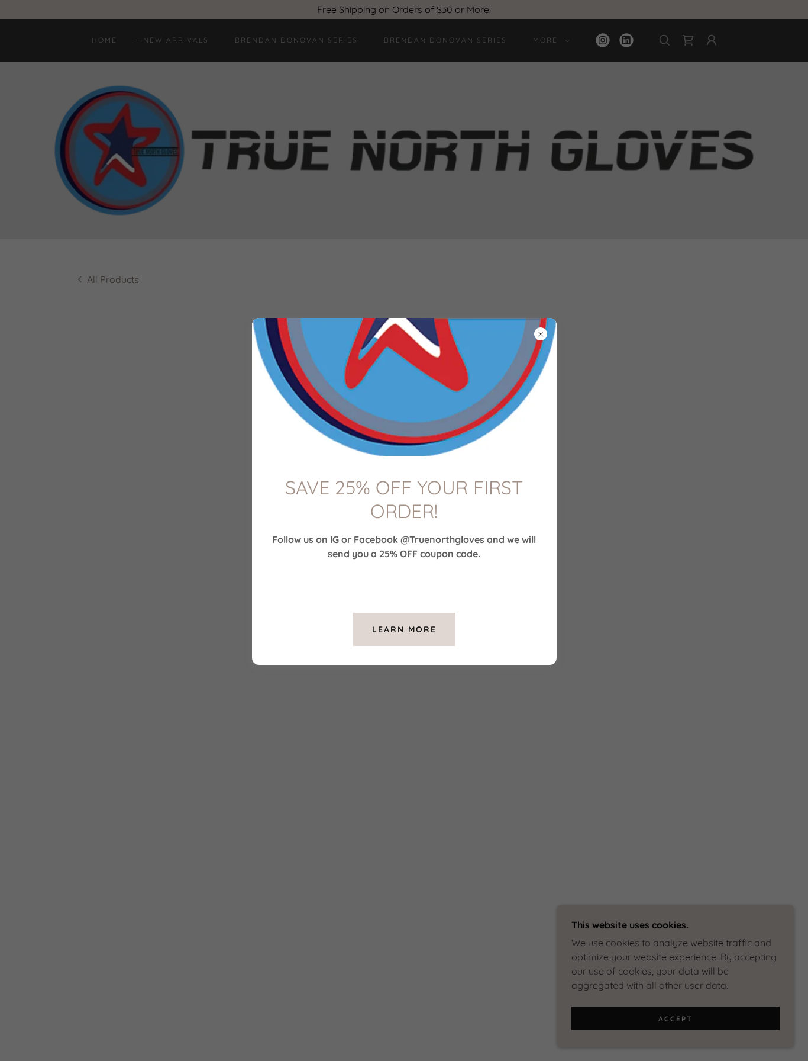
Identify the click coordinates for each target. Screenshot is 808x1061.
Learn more (404, 629)
